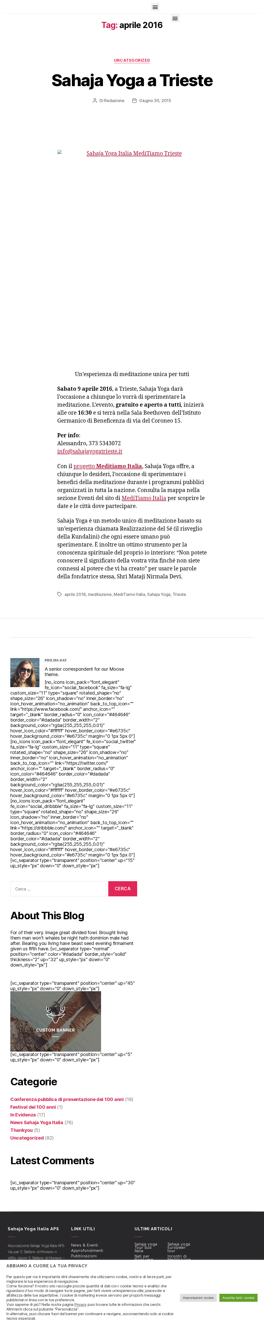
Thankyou (21, 1130)
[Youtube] (28, 8)
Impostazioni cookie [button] (198, 1298)
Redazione (114, 100)
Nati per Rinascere (144, 1258)
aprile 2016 (75, 594)
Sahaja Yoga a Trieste (132, 80)
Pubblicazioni (84, 1256)
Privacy (81, 1304)
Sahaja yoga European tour (179, 1247)
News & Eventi (84, 1245)
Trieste (179, 594)
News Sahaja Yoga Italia (36, 1122)
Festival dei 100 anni (33, 1107)
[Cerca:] (57, 889)
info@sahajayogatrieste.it (89, 451)
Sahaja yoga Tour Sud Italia (146, 1247)
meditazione (100, 594)
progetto (107, 466)
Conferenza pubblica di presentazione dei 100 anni (67, 1099)
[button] (155, 7)
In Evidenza (23, 1114)
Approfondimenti (87, 1251)
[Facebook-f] (13, 8)
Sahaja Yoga (158, 594)
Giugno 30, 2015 (155, 100)
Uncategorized (132, 60)
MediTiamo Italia (144, 498)
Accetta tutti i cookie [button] (238, 1298)
